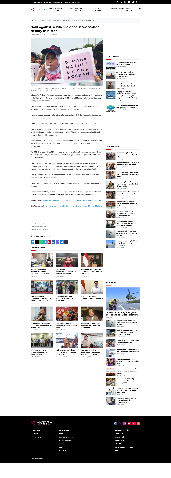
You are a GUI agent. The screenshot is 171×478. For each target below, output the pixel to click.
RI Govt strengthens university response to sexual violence (39, 352)
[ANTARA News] (39, 9)
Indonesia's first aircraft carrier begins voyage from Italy (126, 204)
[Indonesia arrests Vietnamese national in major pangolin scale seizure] (110, 195)
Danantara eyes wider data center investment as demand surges (127, 371)
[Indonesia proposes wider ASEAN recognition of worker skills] (110, 362)
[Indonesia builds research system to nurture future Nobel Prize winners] (110, 224)
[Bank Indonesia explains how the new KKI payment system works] (110, 175)
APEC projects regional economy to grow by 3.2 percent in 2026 (125, 74)
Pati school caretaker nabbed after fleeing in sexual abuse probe (64, 298)
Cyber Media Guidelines (124, 447)
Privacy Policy (120, 437)
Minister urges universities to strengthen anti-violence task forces (91, 271)
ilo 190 (51, 236)
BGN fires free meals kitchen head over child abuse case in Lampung (92, 325)
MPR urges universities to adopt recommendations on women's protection (41, 325)
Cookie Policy (120, 440)
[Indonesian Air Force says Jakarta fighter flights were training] (110, 234)
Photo (121, 8)
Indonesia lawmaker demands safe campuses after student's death (90, 352)
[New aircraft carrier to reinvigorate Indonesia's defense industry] (110, 214)
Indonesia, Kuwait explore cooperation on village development (126, 400)
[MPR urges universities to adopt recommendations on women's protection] (42, 314)
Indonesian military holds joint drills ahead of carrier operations (127, 243)
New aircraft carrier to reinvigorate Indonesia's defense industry (125, 213)
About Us (118, 444)
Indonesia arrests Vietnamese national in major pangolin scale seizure (127, 194)
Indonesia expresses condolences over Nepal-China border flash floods (126, 84)
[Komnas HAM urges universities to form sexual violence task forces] (67, 260)
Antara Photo (76, 2)
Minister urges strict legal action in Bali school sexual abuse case (66, 352)
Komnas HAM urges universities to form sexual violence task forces (66, 271)
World (71, 8)
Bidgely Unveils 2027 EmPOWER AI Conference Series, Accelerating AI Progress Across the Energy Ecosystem (126, 96)
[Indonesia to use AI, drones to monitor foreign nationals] (110, 165)
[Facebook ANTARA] (117, 2)
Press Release (129, 9)
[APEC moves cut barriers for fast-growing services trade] (110, 108)
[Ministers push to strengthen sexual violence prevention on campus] (42, 287)
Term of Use (119, 433)
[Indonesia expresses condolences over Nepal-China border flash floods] (110, 85)
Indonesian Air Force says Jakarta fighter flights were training (126, 233)
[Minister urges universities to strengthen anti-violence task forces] (92, 260)
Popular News (57, 2)
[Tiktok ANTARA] (133, 2)
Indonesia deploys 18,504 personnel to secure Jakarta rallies (127, 155)
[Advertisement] (123, 39)
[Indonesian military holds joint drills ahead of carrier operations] (110, 244)
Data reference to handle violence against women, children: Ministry (72, 206)
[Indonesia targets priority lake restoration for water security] (110, 352)
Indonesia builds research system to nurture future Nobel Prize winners (126, 223)
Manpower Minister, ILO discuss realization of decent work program (72, 200)
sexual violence (40, 236)
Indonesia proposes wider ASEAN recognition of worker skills (127, 361)
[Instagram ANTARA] (125, 2)
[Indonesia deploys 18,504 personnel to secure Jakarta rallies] (110, 156)
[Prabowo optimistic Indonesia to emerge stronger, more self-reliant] (110, 391)
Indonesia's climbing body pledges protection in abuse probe (66, 325)
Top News (67, 2)
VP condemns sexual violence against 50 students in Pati (92, 298)
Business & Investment (79, 9)
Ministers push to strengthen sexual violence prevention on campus (41, 298)
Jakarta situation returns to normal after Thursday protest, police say (126, 332)
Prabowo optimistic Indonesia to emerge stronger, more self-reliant (127, 390)
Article (114, 8)
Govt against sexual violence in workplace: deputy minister (74, 20)
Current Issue (58, 9)
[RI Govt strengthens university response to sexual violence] (42, 341)
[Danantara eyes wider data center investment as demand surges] (110, 372)
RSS (116, 451)
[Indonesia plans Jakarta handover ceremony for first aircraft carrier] (110, 185)
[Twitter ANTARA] (121, 2)
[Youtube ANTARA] (129, 2)
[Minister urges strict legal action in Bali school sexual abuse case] (67, 341)
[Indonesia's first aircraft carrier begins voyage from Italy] (110, 204)
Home (51, 8)
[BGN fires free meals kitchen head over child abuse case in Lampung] (92, 314)
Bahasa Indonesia (37, 2)
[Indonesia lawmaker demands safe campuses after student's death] (92, 341)
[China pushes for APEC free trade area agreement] (110, 65)
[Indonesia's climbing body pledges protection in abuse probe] (67, 314)
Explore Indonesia (99, 9)
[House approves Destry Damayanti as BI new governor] (110, 382)
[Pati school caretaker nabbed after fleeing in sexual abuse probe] (67, 287)
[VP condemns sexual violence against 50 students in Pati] (92, 287)
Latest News (47, 2)
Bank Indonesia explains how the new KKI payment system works (127, 174)
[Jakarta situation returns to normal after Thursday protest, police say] (110, 333)
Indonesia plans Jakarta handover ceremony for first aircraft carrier (127, 184)
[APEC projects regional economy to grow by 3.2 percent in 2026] (110, 75)
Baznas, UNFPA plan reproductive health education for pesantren (40, 271)
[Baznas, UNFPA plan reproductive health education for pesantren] (42, 260)
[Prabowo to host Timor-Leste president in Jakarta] (110, 343)
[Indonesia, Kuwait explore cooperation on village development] (110, 401)
